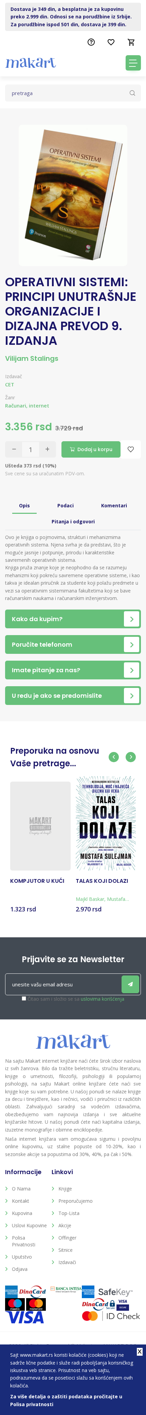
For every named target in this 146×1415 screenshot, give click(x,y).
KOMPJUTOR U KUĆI (37, 881)
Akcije (64, 1225)
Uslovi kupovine (29, 1225)
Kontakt (20, 1201)
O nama (21, 1188)
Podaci (65, 505)
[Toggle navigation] (133, 63)
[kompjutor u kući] (40, 826)
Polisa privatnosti (23, 1241)
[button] (114, 757)
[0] (131, 42)
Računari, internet (27, 405)
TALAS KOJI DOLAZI (102, 881)
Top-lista (68, 1213)
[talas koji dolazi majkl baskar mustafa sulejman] (106, 823)
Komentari (114, 505)
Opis (24, 505)
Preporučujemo (75, 1201)
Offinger (67, 1237)
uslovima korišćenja (102, 999)
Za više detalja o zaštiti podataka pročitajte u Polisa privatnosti (66, 1400)
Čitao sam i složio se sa (76, 999)
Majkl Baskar (90, 899)
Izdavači (67, 1262)
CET (9, 384)
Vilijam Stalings (31, 358)
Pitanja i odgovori (73, 521)
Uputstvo (22, 1256)
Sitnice (65, 1250)
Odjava (20, 1269)
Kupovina (22, 1213)
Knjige (65, 1188)
